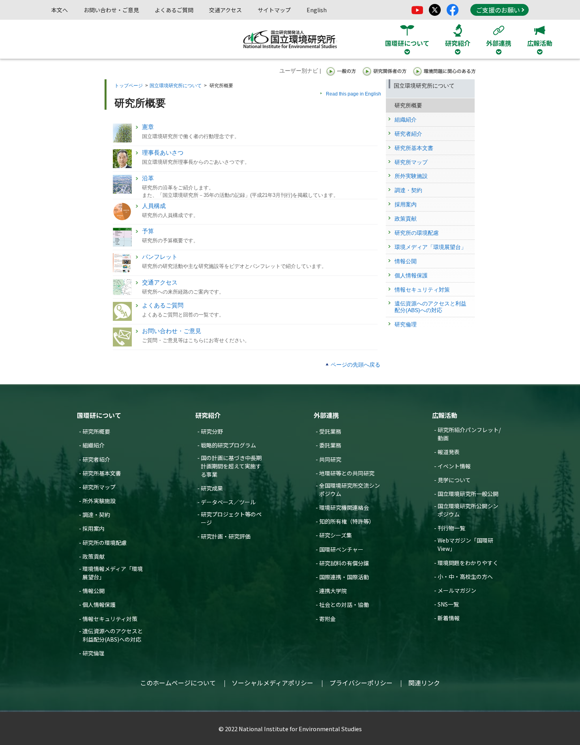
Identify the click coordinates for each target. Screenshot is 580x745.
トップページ (128, 85)
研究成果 (212, 488)
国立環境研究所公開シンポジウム (468, 510)
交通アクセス (225, 10)
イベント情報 (454, 466)
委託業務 (330, 445)
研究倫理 (93, 653)
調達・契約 (96, 515)
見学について (454, 480)
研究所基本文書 (101, 473)
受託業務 (330, 431)
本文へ (59, 10)
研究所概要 (96, 431)
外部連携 (326, 415)
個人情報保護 (99, 604)
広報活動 (444, 415)
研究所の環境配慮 (104, 543)
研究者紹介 (96, 459)
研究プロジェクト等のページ (231, 518)
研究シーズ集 (335, 535)
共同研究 (330, 459)
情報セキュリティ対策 (109, 619)
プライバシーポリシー (361, 682)
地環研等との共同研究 (346, 473)
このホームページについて (178, 682)
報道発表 (449, 452)
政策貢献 (93, 556)
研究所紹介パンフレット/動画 (469, 434)
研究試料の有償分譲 (344, 563)
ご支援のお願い (498, 10)
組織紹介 (93, 445)
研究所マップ (99, 487)
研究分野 (212, 431)
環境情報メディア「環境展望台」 (112, 573)
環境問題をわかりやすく (468, 563)
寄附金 (327, 619)
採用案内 (93, 528)
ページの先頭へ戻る (355, 364)
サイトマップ (274, 10)
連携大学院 (333, 591)
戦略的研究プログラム (228, 445)
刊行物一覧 (451, 528)
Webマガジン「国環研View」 (465, 544)
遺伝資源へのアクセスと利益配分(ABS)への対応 (112, 635)
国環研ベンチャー (341, 549)
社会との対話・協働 (344, 604)
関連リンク (424, 682)
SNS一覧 (448, 604)
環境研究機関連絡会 (344, 507)
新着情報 (449, 618)
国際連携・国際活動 (344, 577)
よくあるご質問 (174, 10)
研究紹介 (208, 415)
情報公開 (93, 591)
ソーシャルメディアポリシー (272, 682)
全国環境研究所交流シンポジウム (349, 489)
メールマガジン (457, 590)
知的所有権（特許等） (346, 521)
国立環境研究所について (176, 85)
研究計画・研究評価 (226, 536)
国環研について (99, 415)
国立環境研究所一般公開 (468, 494)
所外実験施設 (99, 501)
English (317, 10)
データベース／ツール (228, 502)
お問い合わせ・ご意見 (111, 10)
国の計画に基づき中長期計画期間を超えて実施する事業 (231, 466)
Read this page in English (353, 94)
